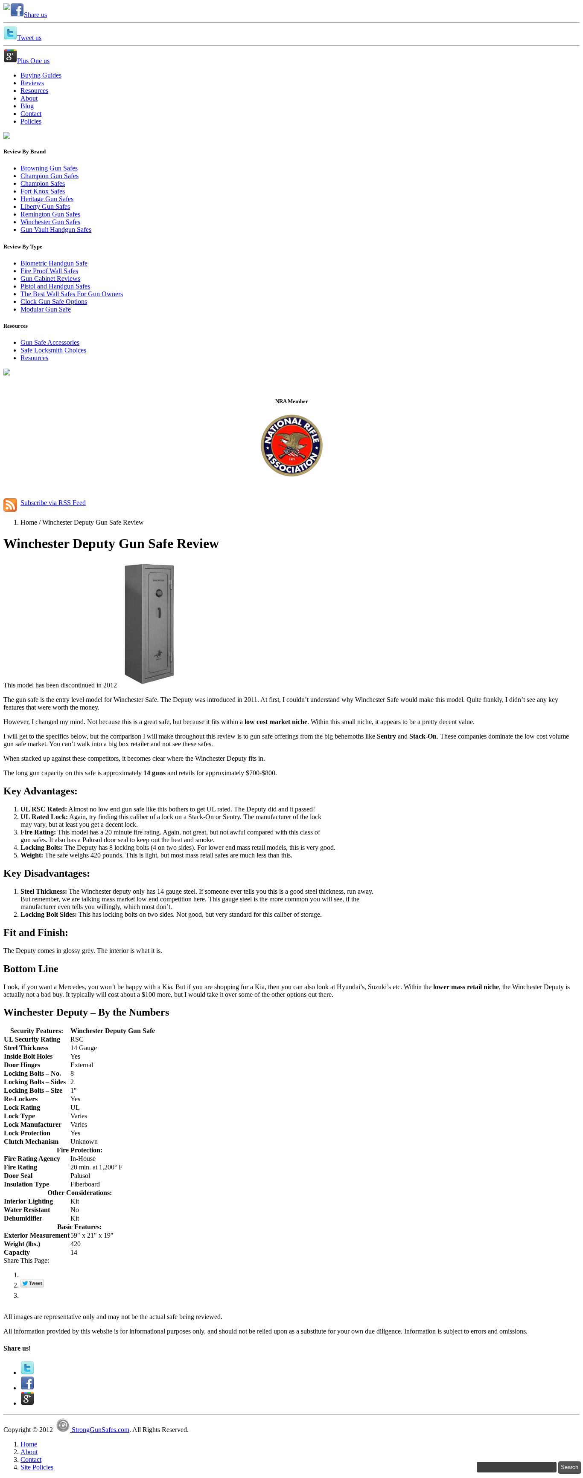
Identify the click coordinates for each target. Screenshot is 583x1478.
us (35, 14)
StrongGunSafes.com (99, 1429)
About (29, 1451)
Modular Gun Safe (45, 309)
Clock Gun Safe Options (53, 301)
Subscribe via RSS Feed (53, 502)
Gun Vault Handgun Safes (55, 229)
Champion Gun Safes (49, 175)
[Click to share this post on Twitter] (27, 1372)
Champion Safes (42, 183)
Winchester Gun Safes (50, 221)
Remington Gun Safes (50, 214)
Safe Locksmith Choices (53, 350)
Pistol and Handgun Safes (55, 286)
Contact (30, 1459)
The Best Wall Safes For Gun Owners (71, 293)
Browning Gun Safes (49, 168)
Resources (34, 357)
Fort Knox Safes (42, 191)
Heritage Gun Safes (46, 198)
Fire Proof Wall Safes (49, 270)
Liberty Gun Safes (45, 206)
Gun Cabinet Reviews (50, 278)
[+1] (39, 1293)
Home (28, 1444)
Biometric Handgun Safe (53, 263)
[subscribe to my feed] (10, 502)
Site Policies (36, 1467)
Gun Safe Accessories (49, 342)
